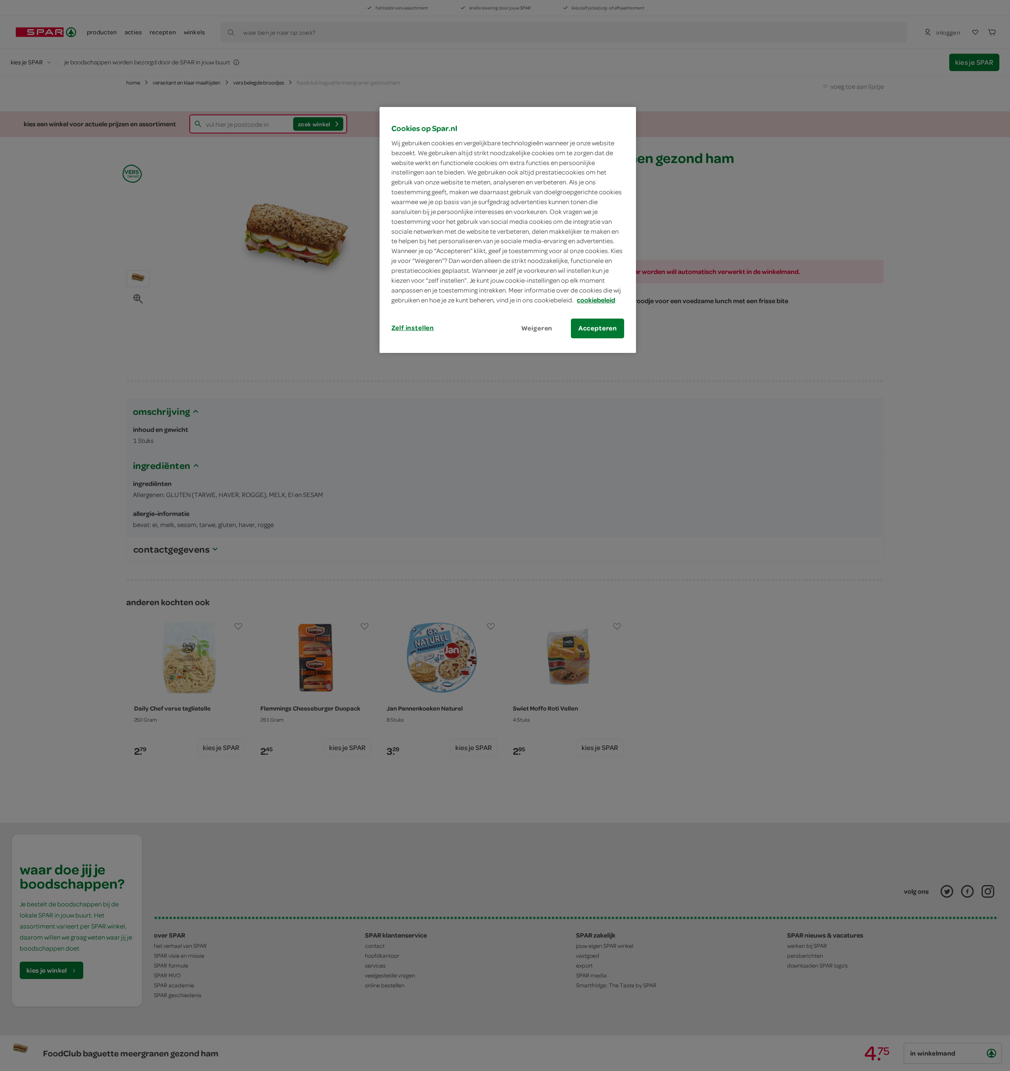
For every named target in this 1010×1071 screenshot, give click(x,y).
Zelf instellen (412, 327)
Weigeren (537, 328)
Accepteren (597, 328)
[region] (508, 230)
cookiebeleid (596, 300)
